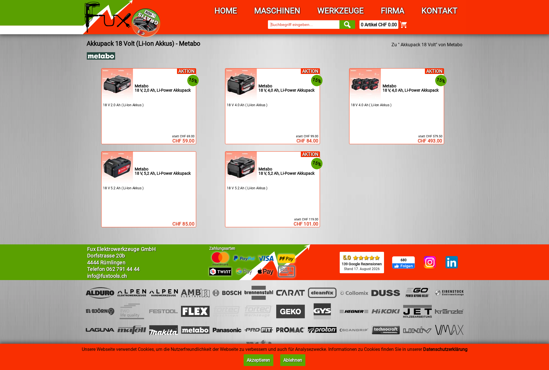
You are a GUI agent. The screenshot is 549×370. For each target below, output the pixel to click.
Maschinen (277, 10)
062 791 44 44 (123, 269)
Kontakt (439, 10)
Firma (392, 10)
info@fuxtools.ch (107, 276)
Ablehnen (292, 360)
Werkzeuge (340, 10)
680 (404, 260)
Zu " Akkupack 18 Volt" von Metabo (426, 44)
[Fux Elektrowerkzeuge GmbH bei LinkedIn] (451, 262)
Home (225, 10)
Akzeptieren (258, 360)
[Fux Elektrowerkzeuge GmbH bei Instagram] (430, 262)
